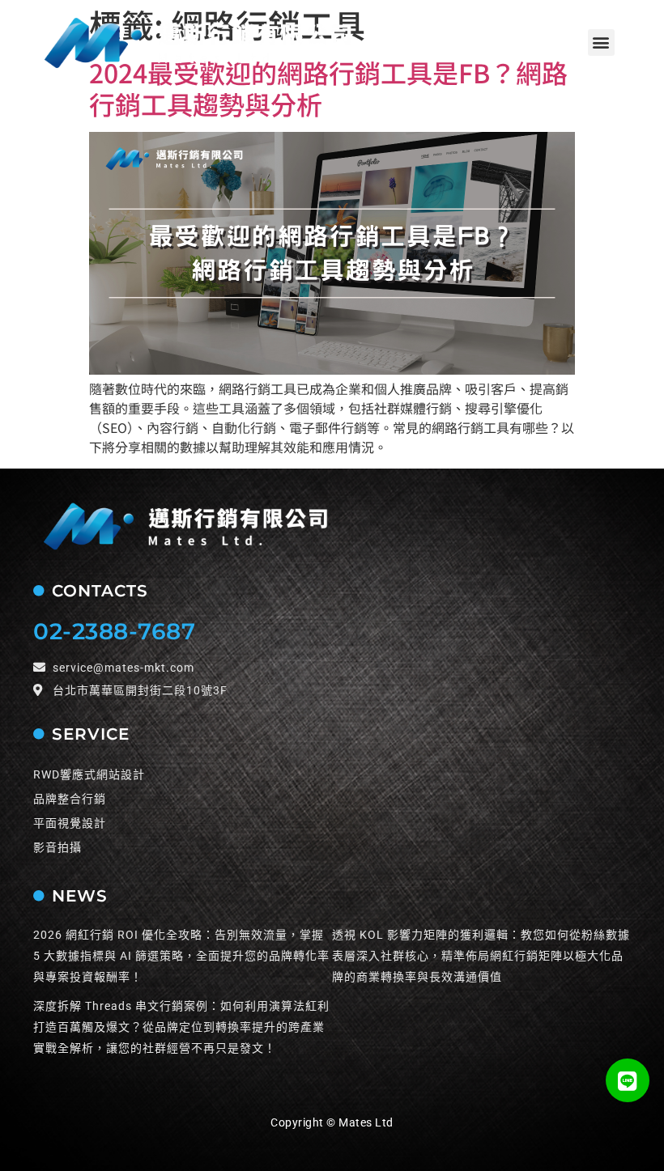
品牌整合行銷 (69, 798)
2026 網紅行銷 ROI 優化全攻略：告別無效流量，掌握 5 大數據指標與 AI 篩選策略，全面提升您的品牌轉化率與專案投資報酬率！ (181, 955)
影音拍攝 (57, 847)
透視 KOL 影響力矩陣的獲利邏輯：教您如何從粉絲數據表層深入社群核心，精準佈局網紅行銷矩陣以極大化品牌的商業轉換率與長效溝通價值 (481, 955)
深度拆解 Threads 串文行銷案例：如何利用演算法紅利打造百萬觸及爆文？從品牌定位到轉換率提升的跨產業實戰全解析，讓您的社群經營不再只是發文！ (181, 1026)
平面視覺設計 (69, 823)
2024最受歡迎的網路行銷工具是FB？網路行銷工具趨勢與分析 (328, 87)
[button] (601, 42)
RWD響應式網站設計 (89, 774)
